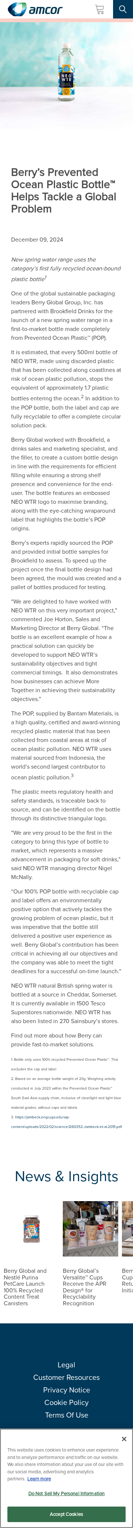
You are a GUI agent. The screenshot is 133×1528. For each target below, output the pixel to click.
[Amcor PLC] (35, 9)
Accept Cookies (66, 1514)
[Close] (124, 1439)
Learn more (39, 1478)
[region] (66, 1478)
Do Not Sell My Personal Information (66, 1493)
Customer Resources (66, 1377)
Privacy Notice (66, 1389)
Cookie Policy (66, 1402)
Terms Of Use (66, 1415)
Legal (66, 1364)
